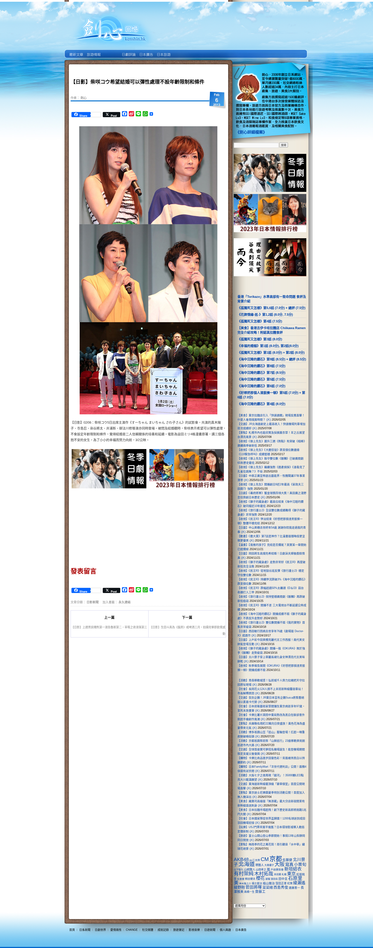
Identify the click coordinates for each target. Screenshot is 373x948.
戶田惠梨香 (277, 869)
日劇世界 (128, 51)
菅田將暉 (253, 887)
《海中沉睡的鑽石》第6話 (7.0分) (261, 386)
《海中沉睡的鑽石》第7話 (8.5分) (261, 372)
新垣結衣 (293, 869)
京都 (275, 858)
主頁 (76, 51)
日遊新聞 (209, 929)
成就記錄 (163, 929)
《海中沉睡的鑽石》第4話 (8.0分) (261, 404)
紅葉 (289, 883)
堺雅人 (259, 865)
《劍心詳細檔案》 (251, 132)
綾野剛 (239, 887)
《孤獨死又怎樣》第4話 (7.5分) (259, 321)
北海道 (247, 864)
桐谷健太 (250, 878)
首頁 (72, 929)
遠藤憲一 (294, 887)
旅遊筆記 (178, 929)
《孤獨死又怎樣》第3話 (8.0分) (259, 339)
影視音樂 (194, 929)
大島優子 (269, 865)
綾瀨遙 (299, 883)
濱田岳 (274, 879)
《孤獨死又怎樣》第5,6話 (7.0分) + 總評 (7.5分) (271, 308)
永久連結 (125, 602)
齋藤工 (260, 891)
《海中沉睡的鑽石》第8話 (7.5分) (261, 366)
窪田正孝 (281, 883)
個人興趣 (225, 929)
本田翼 (277, 874)
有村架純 (244, 873)
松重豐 (240, 879)
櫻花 (260, 878)
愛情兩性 (116, 929)
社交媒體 (147, 929)
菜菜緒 (267, 887)
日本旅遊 (163, 51)
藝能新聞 (93, 51)
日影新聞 (93, 602)
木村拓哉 (263, 873)
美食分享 (181, 51)
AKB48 (241, 859)
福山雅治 (269, 883)
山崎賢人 (249, 869)
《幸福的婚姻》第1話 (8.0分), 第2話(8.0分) (268, 346)
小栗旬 (300, 864)
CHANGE (132, 929)
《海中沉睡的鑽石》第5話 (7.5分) (261, 379)
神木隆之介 (245, 883)
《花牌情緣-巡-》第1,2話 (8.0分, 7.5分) (265, 314)
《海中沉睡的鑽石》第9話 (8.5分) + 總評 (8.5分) (271, 359)
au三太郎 (254, 860)
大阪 (279, 864)
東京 (291, 873)
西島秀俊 (280, 887)
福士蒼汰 (257, 883)
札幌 (284, 874)
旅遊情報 (111, 51)
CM (265, 859)
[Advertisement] (109, 526)
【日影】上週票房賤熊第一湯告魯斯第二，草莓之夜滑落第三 (109, 627)
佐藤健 (287, 860)
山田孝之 (261, 869)
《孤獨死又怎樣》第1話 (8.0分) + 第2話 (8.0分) (271, 352)
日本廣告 (146, 51)
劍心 (84, 97)
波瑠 (267, 879)
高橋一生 (249, 891)
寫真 (289, 864)
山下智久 (238, 869)
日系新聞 (84, 929)
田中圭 (283, 878)
